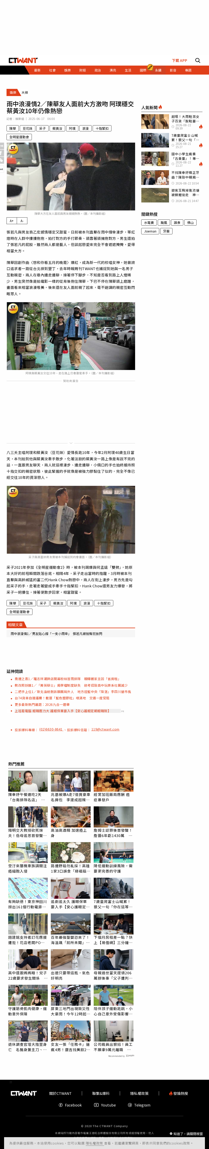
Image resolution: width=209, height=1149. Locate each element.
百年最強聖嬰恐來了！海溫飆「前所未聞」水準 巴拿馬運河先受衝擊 (70, 939)
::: (11, 76)
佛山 (190, 222)
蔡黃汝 (57, 128)
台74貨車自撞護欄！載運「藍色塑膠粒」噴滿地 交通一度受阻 (62, 697)
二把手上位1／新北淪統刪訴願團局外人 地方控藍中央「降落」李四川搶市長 (73, 691)
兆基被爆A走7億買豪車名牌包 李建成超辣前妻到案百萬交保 (70, 797)
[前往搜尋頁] (197, 60)
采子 (42, 128)
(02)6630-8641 (51, 729)
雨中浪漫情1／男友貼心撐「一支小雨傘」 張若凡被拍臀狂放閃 (56, 633)
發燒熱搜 (180, 1093)
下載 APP (179, 60)
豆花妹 (27, 128)
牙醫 (166, 231)
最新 (37, 70)
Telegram (142, 1105)
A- (22, 220)
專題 (188, 70)
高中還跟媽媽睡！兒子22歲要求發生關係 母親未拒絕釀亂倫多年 (28, 975)
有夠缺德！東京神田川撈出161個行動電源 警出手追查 (27, 904)
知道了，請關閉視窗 (188, 1133)
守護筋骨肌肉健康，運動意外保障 (27, 1011)
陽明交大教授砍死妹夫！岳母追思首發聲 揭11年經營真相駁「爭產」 (28, 832)
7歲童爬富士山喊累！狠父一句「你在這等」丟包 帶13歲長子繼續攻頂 (113, 904)
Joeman (150, 231)
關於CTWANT (60, 1093)
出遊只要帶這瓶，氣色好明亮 (70, 975)
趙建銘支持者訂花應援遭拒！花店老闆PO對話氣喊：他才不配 (27, 939)
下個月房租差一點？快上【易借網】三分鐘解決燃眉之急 (113, 939)
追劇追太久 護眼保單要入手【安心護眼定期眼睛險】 (70, 904)
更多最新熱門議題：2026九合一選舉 (42, 704)
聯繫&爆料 (101, 1093)
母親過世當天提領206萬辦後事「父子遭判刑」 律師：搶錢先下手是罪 (113, 975)
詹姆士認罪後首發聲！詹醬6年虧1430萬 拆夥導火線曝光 (113, 832)
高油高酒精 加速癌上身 (69, 832)
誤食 (177, 222)
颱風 (164, 222)
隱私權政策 (95, 1143)
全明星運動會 (19, 136)
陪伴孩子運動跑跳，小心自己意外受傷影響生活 (113, 1011)
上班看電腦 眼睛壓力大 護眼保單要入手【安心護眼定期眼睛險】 (63, 711)
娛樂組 (19, 119)
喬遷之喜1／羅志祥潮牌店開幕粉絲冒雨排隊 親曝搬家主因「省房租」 (68, 678)
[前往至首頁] (23, 60)
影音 (173, 70)
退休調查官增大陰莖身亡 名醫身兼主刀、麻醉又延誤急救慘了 (27, 1047)
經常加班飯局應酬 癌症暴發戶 (112, 797)
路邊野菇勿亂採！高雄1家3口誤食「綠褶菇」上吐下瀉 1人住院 (70, 868)
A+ (12, 220)
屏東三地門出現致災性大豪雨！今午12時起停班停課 (70, 1011)
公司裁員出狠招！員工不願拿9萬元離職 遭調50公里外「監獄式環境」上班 (113, 1047)
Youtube (108, 1105)
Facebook (73, 1105)
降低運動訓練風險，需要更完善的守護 (113, 868)
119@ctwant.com (105, 729)
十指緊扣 (102, 128)
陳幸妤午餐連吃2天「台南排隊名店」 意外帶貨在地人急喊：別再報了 (27, 797)
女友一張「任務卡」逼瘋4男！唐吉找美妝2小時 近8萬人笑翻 (70, 1047)
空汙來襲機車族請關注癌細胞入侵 (27, 868)
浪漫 (85, 128)
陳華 (12, 128)
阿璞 (72, 128)
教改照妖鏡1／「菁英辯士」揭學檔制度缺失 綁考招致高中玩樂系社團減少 (71, 685)
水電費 (149, 222)
